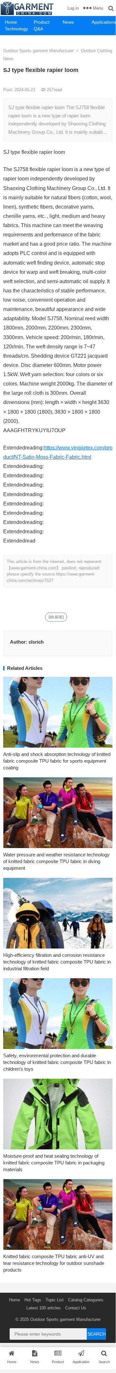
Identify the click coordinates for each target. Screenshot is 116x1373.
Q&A (38, 28)
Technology (16, 28)
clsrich (36, 642)
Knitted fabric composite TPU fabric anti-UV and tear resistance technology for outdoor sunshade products (53, 1263)
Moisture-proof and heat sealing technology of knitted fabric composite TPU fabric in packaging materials (53, 1162)
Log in (73, 8)
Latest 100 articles (43, 1308)
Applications (104, 22)
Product (41, 22)
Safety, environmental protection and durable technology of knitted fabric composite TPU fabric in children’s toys (57, 1062)
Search (96, 1334)
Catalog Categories (85, 1300)
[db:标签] (56, 617)
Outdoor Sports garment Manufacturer (38, 50)
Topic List (55, 1300)
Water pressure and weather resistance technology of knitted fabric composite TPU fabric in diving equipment (56, 861)
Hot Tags (32, 1300)
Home (11, 22)
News (68, 22)
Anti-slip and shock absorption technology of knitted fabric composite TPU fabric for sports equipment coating (57, 760)
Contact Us (75, 1308)
